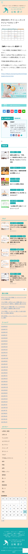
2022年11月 (4, 387)
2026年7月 (4, 329)
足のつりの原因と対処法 (17, 184)
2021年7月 (4, 410)
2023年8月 (4, 373)
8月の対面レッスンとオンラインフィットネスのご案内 (14, 316)
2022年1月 (4, 404)
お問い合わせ (13, 535)
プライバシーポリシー (17, 536)
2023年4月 (4, 381)
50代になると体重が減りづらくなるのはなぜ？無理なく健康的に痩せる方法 (18, 240)
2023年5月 (4, 378)
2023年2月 (4, 384)
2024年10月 (4, 358)
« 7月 (2, 520)
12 (10, 508)
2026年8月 (4, 326)
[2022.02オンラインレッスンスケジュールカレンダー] (16, 111)
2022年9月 (4, 390)
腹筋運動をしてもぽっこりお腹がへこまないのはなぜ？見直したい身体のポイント (18, 264)
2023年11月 (4, 367)
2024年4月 (4, 364)
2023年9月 (4, 370)
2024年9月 (4, 361)
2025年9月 (4, 338)
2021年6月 (4, 413)
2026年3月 (4, 332)
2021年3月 (4, 419)
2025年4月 (4, 347)
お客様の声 (9, 533)
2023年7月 (4, 376)
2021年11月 (4, 407)
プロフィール (13, 531)
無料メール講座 (17, 533)
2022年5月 (4, 399)
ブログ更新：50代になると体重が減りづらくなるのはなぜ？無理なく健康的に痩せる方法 (13, 303)
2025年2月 (4, 352)
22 (21, 512)
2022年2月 (4, 402)
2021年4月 (4, 416)
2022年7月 (4, 396)
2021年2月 (4, 422)
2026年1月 (4, 335)
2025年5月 (4, 344)
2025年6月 (4, 341)
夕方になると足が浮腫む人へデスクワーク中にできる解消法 (18, 227)
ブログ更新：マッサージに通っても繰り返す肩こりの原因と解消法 (13, 312)
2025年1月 (4, 355)
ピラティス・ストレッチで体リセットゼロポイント (14, 547)
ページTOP (6, 531)
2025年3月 (4, 349)
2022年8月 (4, 393)
